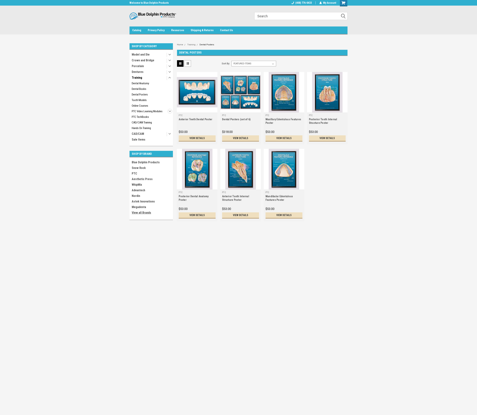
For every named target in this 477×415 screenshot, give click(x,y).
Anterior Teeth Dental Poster (195, 119)
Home (180, 44)
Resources (177, 30)
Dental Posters (140, 94)
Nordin (136, 196)
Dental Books (139, 89)
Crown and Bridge (143, 60)
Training (137, 77)
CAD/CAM (138, 134)
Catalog (136, 30)
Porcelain (138, 66)
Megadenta (139, 207)
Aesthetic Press (142, 179)
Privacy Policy (156, 30)
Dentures (137, 72)
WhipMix (137, 184)
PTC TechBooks (140, 117)
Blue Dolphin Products (146, 162)
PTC (134, 173)
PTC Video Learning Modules (147, 111)
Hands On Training (141, 128)
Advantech (138, 190)
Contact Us (226, 30)
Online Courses (140, 105)
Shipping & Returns (202, 30)
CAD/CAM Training (142, 122)
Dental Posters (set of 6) (236, 119)
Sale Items (138, 139)
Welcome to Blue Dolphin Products (149, 2)
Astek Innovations (143, 201)
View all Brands (141, 212)
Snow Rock (139, 168)
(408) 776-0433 (303, 2)
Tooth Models (139, 100)
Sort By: (226, 63)
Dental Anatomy (140, 83)
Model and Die (141, 54)
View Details (197, 138)
